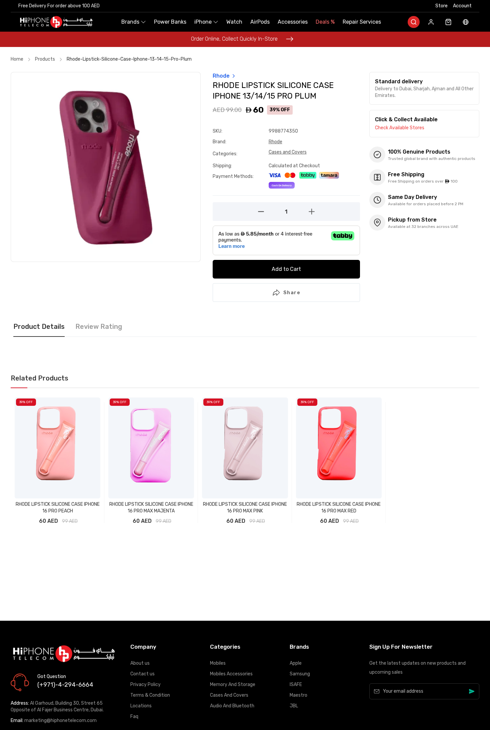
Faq (134, 716)
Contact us (142, 674)
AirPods (260, 22)
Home (17, 59)
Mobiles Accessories (231, 674)
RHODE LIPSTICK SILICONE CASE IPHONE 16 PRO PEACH (58, 507)
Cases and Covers (288, 152)
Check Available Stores (399, 128)
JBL (294, 706)
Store (441, 6)
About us (140, 663)
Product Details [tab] (39, 327)
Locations (141, 706)
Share (292, 293)
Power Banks (170, 22)
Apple (296, 663)
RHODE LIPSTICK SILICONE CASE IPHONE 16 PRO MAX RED (339, 507)
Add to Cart (286, 269)
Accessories (293, 22)
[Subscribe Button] (471, 691)
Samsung (300, 674)
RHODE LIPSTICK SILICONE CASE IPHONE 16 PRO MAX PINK (245, 507)
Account (462, 6)
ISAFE (296, 684)
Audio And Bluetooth (232, 706)
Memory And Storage (232, 684)
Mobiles (218, 663)
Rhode (275, 142)
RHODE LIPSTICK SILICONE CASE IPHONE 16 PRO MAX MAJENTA (151, 507)
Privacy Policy (145, 684)
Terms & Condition (150, 695)
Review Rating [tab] (98, 327)
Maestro (298, 695)
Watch (234, 22)
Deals (325, 22)
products (45, 59)
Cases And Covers (229, 695)
